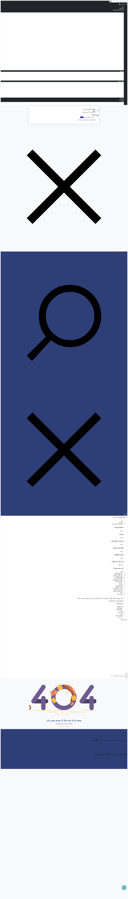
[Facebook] (123, 757)
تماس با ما (121, 81)
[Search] (126, 678)
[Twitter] (123, 761)
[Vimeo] (123, 764)
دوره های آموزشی (112, 60)
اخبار (122, 256)
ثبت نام (122, 98)
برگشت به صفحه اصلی (64, 726)
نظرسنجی (121, 99)
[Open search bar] (126, 674)
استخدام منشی (116, 102)
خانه (123, 7)
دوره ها (122, 71)
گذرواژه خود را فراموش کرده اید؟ (86, 119)
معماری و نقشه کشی (114, 27)
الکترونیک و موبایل (115, 34)
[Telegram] (123, 759)
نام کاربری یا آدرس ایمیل (88, 112)
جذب (122, 101)
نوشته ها (121, 8)
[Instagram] (123, 762)
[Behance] (123, 765)
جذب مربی (117, 104)
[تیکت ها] (124, 887)
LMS (119, 79)
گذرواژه (93, 114)
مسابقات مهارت (115, 13)
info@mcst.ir (119, 253)
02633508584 (119, 252)
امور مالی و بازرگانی (114, 47)
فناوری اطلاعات (115, 40)
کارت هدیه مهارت (115, 54)
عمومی (118, 20)
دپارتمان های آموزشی (118, 10)
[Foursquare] (123, 766)
